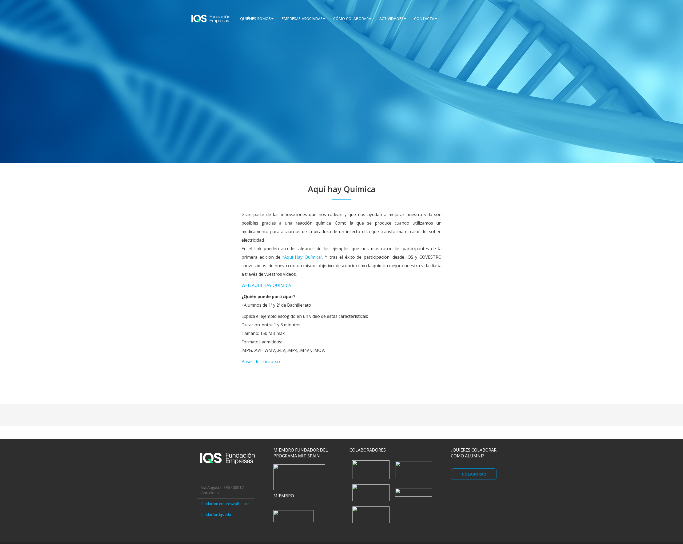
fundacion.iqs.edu (216, 514)
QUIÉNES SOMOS (255, 18)
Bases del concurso (260, 361)
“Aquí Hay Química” (301, 257)
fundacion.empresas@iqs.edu (226, 503)
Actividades (391, 18)
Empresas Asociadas (302, 18)
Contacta (424, 18)
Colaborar (474, 474)
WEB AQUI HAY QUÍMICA (266, 285)
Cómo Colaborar (351, 18)
